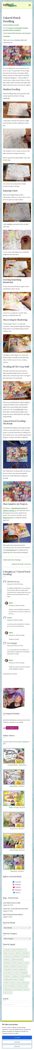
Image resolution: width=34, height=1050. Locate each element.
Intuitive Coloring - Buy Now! (17, 807)
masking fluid (24, 972)
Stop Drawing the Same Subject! (13, 914)
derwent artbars (25, 956)
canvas (11, 952)
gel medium (13, 966)
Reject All (17, 1046)
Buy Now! (21, 786)
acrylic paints (7, 949)
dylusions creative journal (17, 959)
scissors (6, 986)
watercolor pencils (17, 989)
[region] (17, 1036)
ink (5, 972)
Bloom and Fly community (20, 741)
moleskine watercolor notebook (10, 979)
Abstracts (11, 28)
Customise (17, 1042)
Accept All (17, 1037)
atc (25, 949)
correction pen (7, 956)
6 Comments (6, 36)
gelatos (26, 962)
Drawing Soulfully (13, 765)
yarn (10, 992)
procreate (18, 982)
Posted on (11, 25)
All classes (5, 741)
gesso (25, 966)
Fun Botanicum (11, 550)
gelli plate (6, 966)
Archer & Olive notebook (14, 33)
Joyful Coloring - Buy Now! (17, 850)
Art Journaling (18, 28)
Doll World (19, 409)
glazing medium (7, 969)
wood (5, 992)
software (19, 986)
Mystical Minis (14, 786)
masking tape (7, 976)
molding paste (15, 976)
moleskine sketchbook (25, 976)
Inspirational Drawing (18, 508)
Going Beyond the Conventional (12, 30)
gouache (15, 969)
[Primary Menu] (29, 5)
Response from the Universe (21, 564)
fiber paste (21, 962)
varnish (25, 986)
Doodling (25, 28)
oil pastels (6, 982)
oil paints (21, 979)
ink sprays (10, 972)
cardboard (18, 952)
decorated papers (16, 956)
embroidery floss (7, 962)
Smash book (12, 986)
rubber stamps (25, 982)
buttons (5, 952)
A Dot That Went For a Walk (11, 903)
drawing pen (6, 959)
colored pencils (26, 33)
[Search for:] (17, 1004)
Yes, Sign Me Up (12, 728)
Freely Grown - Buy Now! (17, 828)
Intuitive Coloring (8, 510)
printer (12, 982)
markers (16, 972)
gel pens (19, 966)
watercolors (26, 989)
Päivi (11, 603)
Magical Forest (7, 517)
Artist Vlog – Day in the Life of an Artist (15, 908)
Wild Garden (13, 871)
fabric (15, 962)
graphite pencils (22, 969)
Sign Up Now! (22, 765)
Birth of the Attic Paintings (12, 560)
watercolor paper (7, 989)
